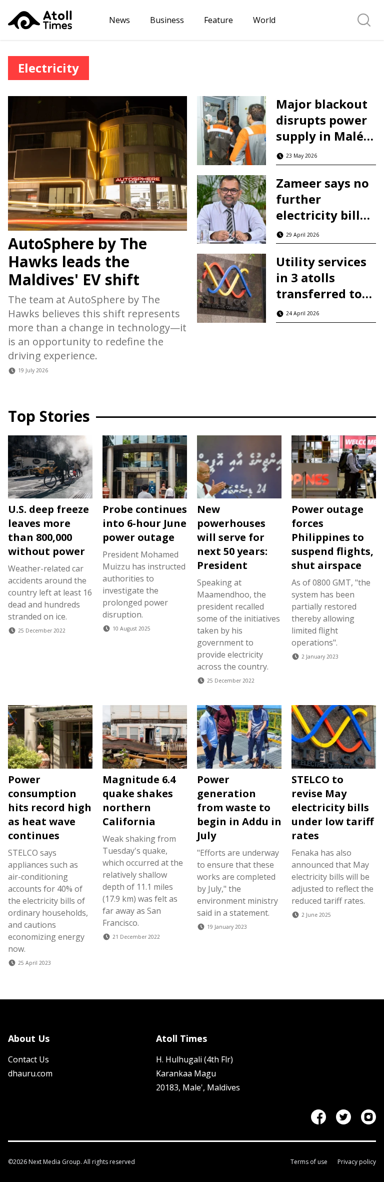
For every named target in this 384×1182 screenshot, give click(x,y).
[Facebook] (318, 1116)
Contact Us (28, 1059)
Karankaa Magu (186, 1073)
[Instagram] (368, 1116)
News (119, 20)
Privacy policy (357, 1162)
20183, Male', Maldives (198, 1087)
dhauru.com (30, 1073)
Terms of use (309, 1162)
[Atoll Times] (54, 20)
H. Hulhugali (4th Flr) (194, 1059)
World (264, 20)
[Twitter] (343, 1116)
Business (167, 20)
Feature (218, 20)
